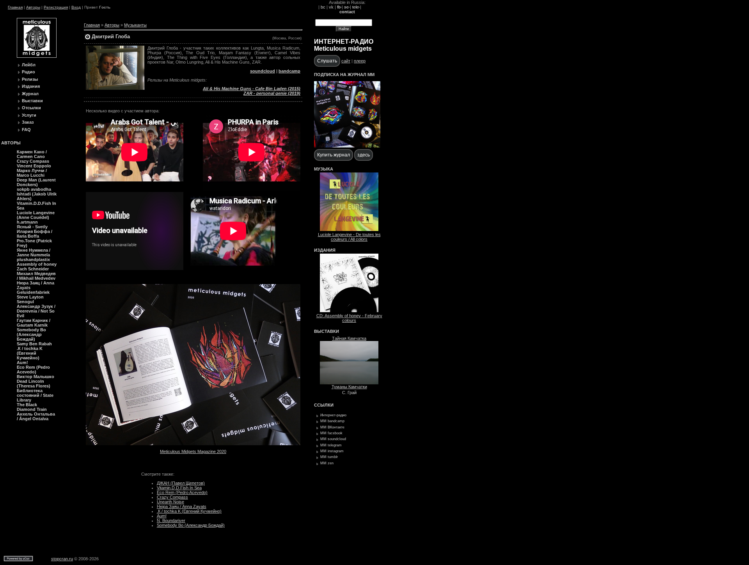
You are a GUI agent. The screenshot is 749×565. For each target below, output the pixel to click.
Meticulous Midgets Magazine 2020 (193, 451)
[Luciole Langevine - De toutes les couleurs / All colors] (349, 229)
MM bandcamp (332, 421)
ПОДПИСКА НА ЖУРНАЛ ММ (344, 74)
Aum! (162, 515)
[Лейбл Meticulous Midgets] (37, 56)
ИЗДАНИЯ (324, 250)
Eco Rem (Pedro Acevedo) (182, 492)
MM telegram (331, 445)
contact (347, 11)
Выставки (32, 100)
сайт (345, 61)
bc (323, 7)
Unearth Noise (170, 501)
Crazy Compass (172, 497)
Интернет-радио (333, 415)
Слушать (327, 61)
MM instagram (332, 451)
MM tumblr (329, 457)
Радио (28, 71)
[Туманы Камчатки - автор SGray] (349, 382)
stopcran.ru (62, 558)
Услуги (29, 115)
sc (347, 7)
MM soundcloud (333, 439)
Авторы (33, 7)
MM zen (327, 463)
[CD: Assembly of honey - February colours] (349, 310)
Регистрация (56, 7)
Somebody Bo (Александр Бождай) (191, 525)
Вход (76, 7)
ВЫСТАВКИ (326, 331)
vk (331, 7)
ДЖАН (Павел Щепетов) (181, 483)
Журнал (30, 93)
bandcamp (289, 71)
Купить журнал (333, 155)
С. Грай (349, 392)
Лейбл (28, 64)
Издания (31, 86)
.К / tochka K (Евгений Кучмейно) (189, 511)
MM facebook (331, 433)
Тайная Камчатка (349, 338)
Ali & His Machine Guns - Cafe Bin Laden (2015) (251, 88)
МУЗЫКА (323, 169)
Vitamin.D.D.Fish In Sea (179, 487)
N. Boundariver (171, 520)
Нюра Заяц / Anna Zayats (181, 506)
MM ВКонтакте (332, 427)
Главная (15, 7)
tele (356, 7)
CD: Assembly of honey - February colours (349, 318)
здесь (363, 155)
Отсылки (31, 107)
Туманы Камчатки (349, 386)
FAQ (26, 129)
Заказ (28, 122)
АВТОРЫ (11, 142)
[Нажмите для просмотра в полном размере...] (193, 443)
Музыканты (135, 25)
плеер (360, 61)
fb (339, 7)
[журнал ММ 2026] (347, 146)
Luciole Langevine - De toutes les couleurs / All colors (349, 237)
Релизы (30, 79)
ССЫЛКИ (324, 405)
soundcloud (262, 71)
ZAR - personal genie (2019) (271, 93)
